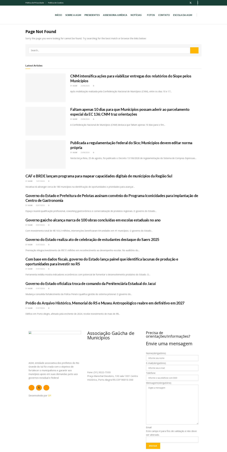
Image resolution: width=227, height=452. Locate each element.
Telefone (151, 372)
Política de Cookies (56, 3)
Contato (164, 15)
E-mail (156, 363)
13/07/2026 (40, 181)
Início (58, 15)
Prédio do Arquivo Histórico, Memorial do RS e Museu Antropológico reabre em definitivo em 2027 (105, 303)
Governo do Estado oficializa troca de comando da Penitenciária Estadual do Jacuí (90, 283)
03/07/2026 (40, 205)
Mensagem (158, 382)
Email (148, 427)
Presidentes (92, 15)
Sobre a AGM (73, 15)
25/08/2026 (84, 86)
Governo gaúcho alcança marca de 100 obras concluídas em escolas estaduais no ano (93, 220)
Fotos (151, 15)
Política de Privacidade (34, 3)
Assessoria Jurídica (115, 15)
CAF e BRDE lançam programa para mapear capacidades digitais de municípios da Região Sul (98, 176)
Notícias (136, 15)
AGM (75, 86)
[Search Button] (194, 50)
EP (49, 395)
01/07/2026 (40, 244)
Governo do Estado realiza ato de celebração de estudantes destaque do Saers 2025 (92, 239)
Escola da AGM (182, 15)
